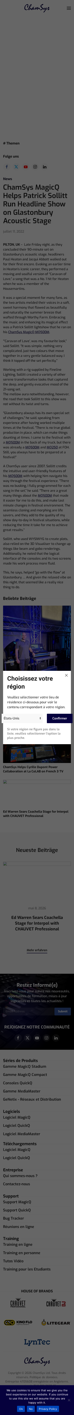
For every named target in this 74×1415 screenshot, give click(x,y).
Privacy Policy (48, 1409)
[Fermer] (66, 675)
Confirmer (59, 718)
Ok (21, 1409)
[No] (69, 1400)
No (31, 1409)
